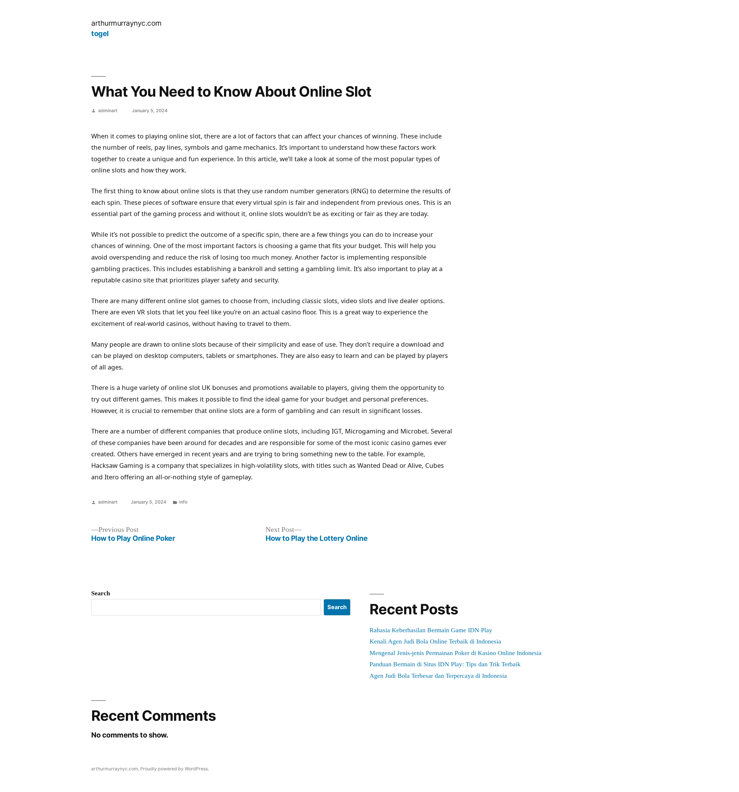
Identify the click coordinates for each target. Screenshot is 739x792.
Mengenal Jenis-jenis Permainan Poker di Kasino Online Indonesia (456, 652)
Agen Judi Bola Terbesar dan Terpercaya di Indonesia (438, 675)
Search (100, 593)
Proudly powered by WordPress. (174, 769)
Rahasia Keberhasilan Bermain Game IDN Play (431, 630)
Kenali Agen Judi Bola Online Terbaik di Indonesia (435, 641)
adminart (107, 110)
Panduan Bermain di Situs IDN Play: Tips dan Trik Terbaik (445, 664)
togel (100, 33)
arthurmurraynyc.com (126, 23)
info (183, 502)
